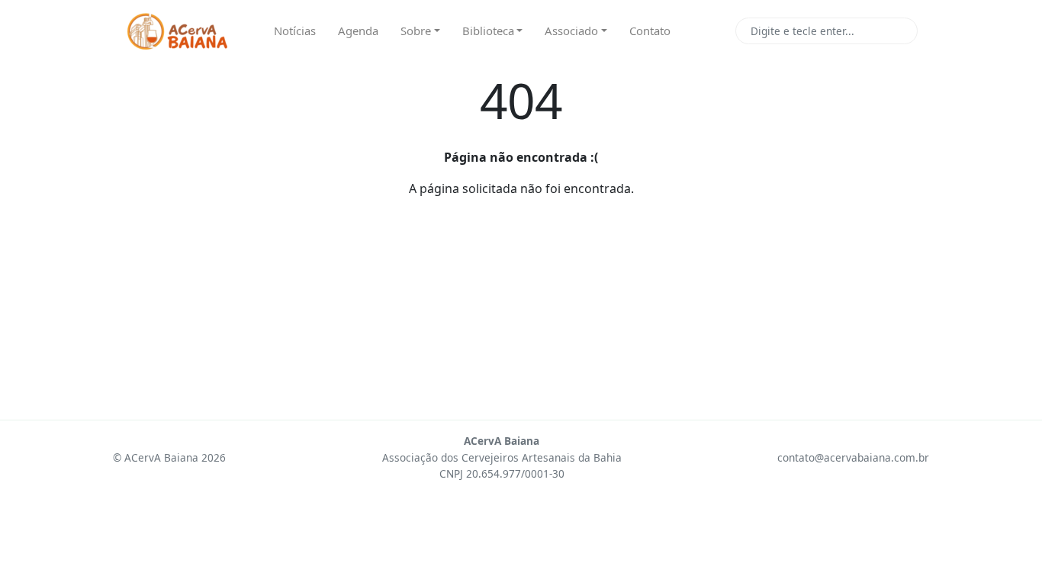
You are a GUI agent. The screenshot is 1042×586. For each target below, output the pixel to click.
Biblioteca (488, 30)
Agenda (358, 30)
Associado (571, 30)
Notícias (295, 30)
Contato (650, 30)
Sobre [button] (415, 30)
